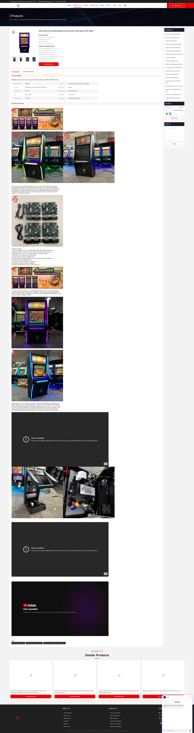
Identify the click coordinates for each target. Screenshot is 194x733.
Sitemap (66, 723)
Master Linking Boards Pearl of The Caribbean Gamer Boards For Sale (74, 690)
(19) (172, 61)
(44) (171, 41)
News (102, 5)
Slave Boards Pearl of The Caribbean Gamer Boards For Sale (115, 690)
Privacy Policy (67, 726)
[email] (170, 114)
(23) (172, 37)
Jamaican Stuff (23, 19)
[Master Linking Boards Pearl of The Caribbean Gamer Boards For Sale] (75, 675)
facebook (161, 723)
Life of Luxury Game (115, 715)
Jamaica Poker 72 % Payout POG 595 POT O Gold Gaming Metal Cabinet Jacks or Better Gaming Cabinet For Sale (162, 691)
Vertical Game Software (115, 721)
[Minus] (190, 697)
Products (76, 5)
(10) (173, 71)
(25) (172, 77)
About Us (94, 5)
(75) (172, 74)
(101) (174, 54)
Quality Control (67, 718)
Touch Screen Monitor (115, 712)
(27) (174, 94)
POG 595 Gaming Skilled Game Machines (54, 643)
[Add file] (164, 730)
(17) (174, 86)
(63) (173, 47)
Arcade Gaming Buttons (115, 726)
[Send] (190, 730)
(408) (173, 98)
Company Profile (68, 712)
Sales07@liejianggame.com (46, 1)
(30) (173, 67)
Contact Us (66, 721)
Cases (108, 5)
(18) (174, 64)
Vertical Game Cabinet (115, 723)
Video (115, 5)
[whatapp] (166, 113)
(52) (173, 51)
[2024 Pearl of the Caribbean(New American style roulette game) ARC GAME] (24, 42)
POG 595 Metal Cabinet (18, 643)
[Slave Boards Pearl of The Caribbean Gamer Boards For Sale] (119, 675)
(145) (173, 44)
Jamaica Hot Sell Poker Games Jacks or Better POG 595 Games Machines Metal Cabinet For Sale (30, 691)
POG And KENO (114, 718)
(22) (173, 81)
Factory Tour (67, 715)
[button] (36, 59)
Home (69, 5)
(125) (173, 34)
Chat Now (174, 118)
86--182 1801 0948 (61, 1)
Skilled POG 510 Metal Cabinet (34, 643)
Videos (86, 5)
